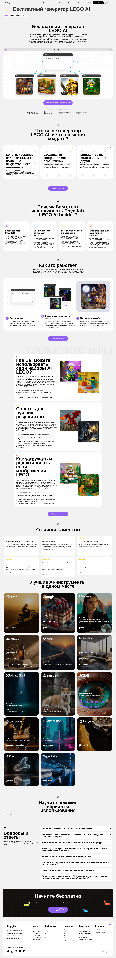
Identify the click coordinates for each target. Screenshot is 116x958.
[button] (76, 828)
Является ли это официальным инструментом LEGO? (68, 856)
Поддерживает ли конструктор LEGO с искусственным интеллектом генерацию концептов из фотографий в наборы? (74, 877)
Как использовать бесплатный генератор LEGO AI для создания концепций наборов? (72, 836)
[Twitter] (8, 951)
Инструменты (53, 2)
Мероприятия (81, 2)
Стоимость (62, 2)
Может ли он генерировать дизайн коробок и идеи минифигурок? (73, 843)
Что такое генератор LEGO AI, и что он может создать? (68, 829)
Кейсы (45, 2)
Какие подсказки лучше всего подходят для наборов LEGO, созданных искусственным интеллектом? (75, 849)
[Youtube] (20, 951)
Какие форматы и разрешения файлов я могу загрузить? (69, 870)
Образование (71, 2)
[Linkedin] (23, 951)
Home (6, 15)
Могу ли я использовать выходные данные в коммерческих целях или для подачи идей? (75, 863)
